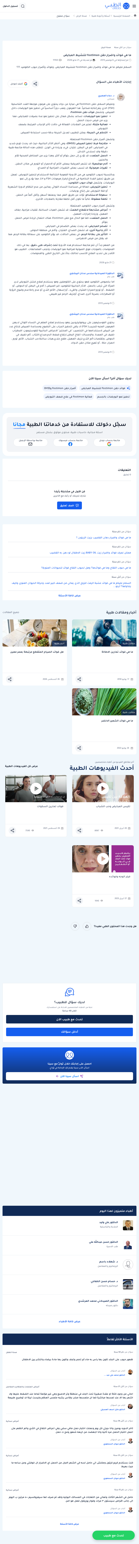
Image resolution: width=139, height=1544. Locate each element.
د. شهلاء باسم (108, 1261)
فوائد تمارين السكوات (50, 806)
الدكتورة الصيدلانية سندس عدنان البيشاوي (92, 273)
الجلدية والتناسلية (109, 1226)
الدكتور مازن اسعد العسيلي (113, 1409)
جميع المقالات (11, 612)
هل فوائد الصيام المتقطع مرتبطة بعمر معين (37, 652)
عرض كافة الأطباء (69, 1321)
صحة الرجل (81, 15)
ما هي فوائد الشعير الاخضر (117, 721)
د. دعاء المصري (106, 95)
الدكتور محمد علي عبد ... (114, 1374)
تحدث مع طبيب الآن (69, 1019)
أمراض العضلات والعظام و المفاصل (22, 1386)
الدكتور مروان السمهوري (114, 1443)
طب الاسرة (112, 1246)
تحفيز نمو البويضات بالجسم (113, 396)
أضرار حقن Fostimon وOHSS (60, 388)
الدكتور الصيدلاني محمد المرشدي (98, 1301)
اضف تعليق (67, 505)
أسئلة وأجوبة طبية (101, 15)
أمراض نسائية (12, 1421)
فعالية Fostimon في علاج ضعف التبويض (68, 396)
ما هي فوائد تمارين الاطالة (117, 652)
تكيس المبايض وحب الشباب (113, 806)
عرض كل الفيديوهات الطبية (21, 766)
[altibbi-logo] (117, 6)
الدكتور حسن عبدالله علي (103, 1242)
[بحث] (22, 6)
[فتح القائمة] (133, 6)
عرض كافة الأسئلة (69, 595)
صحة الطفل (11, 1352)
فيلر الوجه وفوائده (119, 876)
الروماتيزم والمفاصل (108, 1266)
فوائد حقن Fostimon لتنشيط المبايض (103, 388)
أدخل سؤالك (69, 1031)
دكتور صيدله (112, 1305)
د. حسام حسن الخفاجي (104, 1281)
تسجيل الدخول (10, 6)
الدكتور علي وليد (108, 1222)
